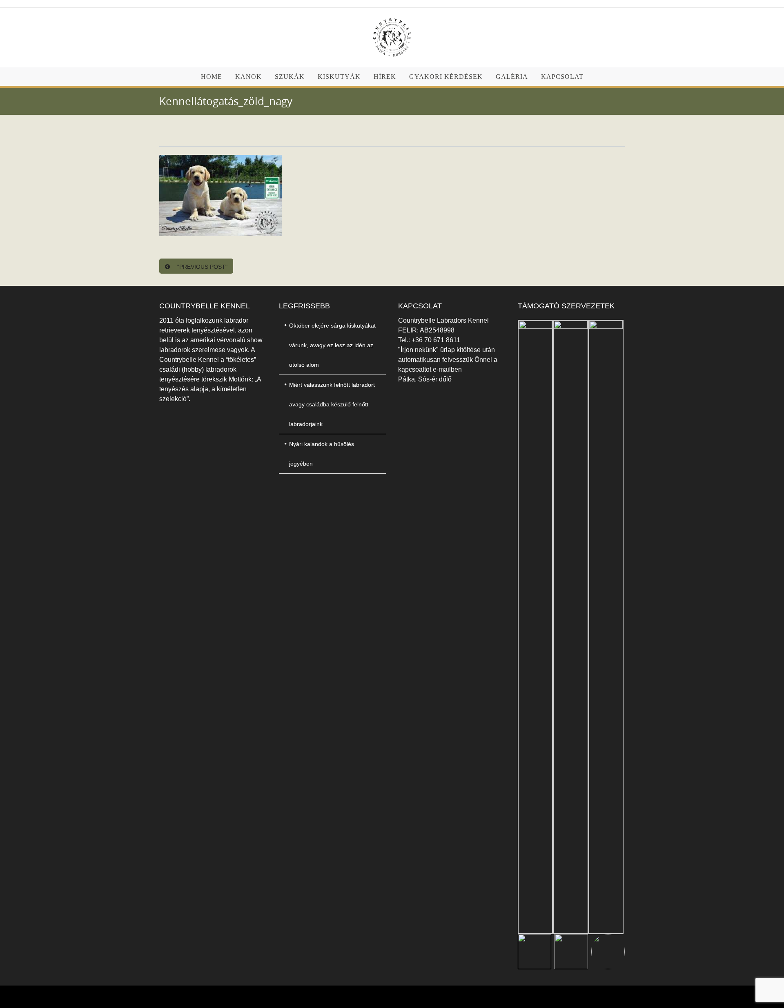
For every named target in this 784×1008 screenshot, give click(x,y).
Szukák (290, 76)
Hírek (385, 76)
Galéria (512, 76)
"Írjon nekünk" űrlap (427, 349)
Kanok (248, 76)
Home (211, 76)
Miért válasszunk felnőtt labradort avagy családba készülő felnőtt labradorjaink (332, 404)
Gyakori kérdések (446, 76)
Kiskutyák (339, 76)
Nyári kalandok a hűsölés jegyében (321, 454)
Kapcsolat (562, 76)
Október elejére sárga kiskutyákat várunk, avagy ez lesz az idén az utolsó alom (332, 345)
